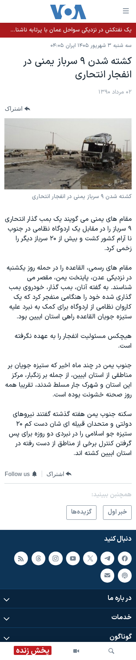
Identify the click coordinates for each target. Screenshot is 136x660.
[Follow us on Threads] (38, 558)
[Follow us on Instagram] (55, 558)
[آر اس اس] (21, 558)
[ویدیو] (76, 651)
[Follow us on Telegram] (107, 558)
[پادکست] (125, 575)
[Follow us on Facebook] (125, 558)
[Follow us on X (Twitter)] (90, 558)
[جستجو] (111, 651)
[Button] (17, 109)
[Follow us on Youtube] (73, 558)
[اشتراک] (107, 575)
